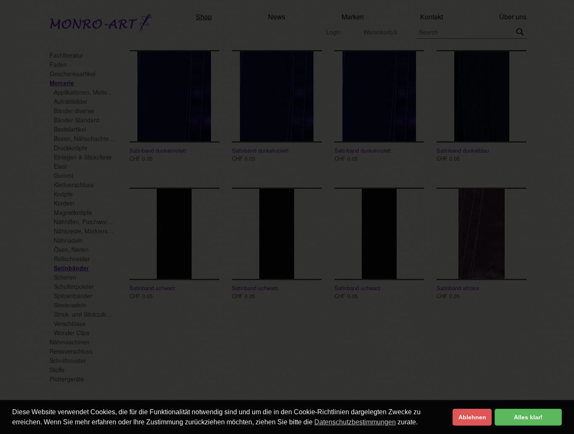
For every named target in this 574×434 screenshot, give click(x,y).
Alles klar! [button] (528, 417)
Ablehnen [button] (472, 417)
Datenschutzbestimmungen (355, 422)
